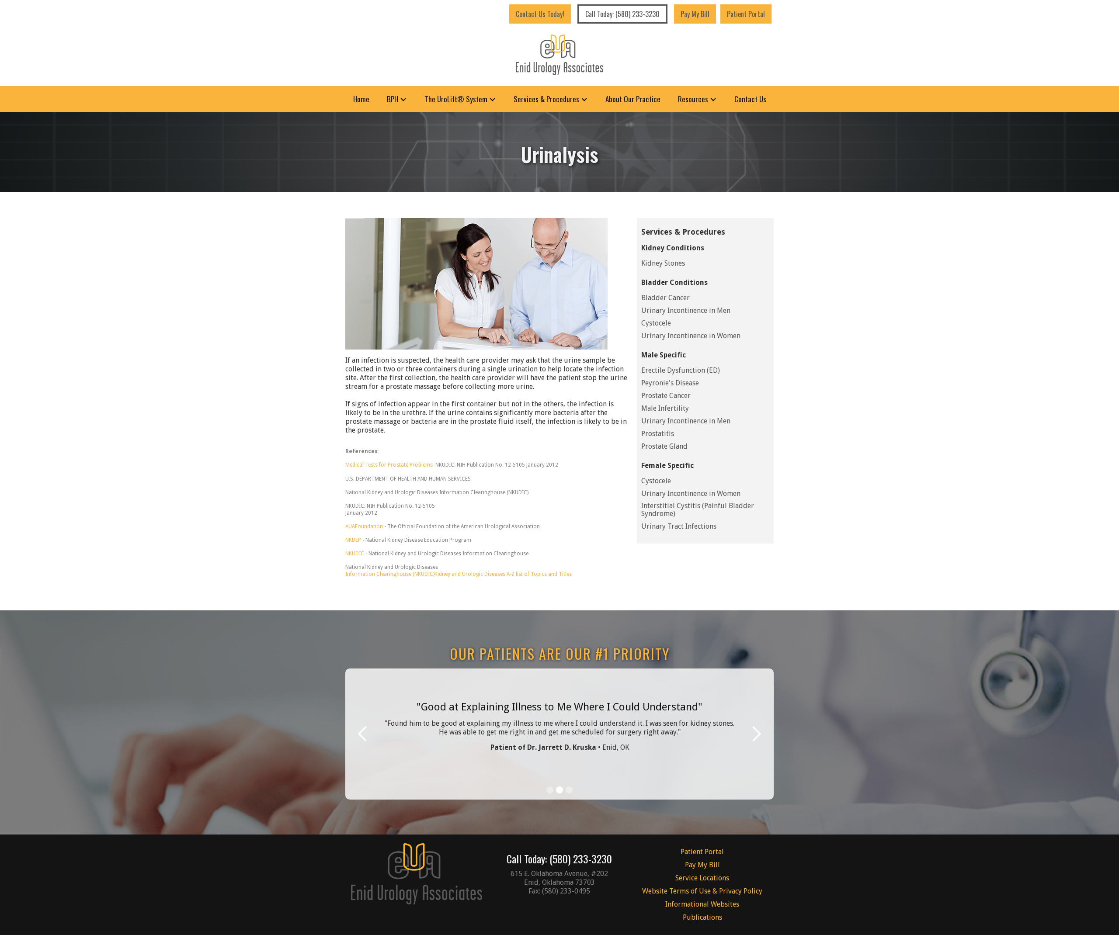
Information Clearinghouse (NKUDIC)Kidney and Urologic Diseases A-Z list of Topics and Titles (458, 574)
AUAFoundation (364, 526)
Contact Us (750, 99)
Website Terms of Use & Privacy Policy (702, 891)
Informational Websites (702, 904)
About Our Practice (632, 99)
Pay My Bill (695, 14)
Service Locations (702, 878)
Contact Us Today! (540, 14)
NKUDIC (355, 554)
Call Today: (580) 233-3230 (622, 14)
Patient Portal (746, 14)
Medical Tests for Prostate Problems (389, 465)
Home (361, 99)
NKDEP (353, 540)
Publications (702, 917)
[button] (397, 99)
